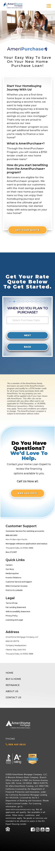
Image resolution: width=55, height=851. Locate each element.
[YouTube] (42, 831)
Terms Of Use (11, 603)
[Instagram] (37, 831)
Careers (9, 565)
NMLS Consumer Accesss (16, 586)
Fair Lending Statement (16, 607)
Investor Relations (13, 578)
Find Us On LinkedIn (14, 590)
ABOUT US (12, 691)
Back (27, 346)
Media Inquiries (12, 573)
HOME (9, 673)
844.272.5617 (11, 552)
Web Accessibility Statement (18, 611)
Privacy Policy (12, 616)
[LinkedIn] (47, 831)
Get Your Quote (27, 230)
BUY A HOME (13, 679)
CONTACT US (13, 697)
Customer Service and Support (19, 582)
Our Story (10, 569)
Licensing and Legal (14, 620)
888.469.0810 (27, 493)
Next (27, 335)
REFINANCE (13, 685)
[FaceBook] (33, 831)
